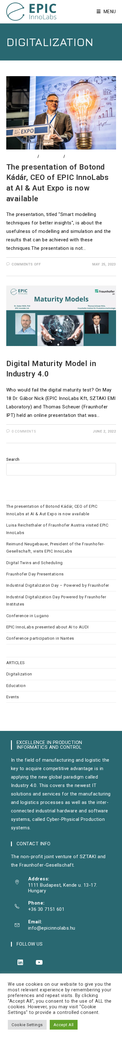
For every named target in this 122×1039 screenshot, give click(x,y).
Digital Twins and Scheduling (34, 562)
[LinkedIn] (20, 962)
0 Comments (24, 431)
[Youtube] (39, 962)
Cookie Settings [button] (27, 1024)
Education (51, 156)
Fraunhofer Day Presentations (35, 574)
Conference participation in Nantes (40, 638)
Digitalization (21, 156)
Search (13, 459)
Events (73, 156)
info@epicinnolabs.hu (51, 928)
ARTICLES (15, 662)
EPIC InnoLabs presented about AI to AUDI (48, 627)
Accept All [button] (63, 1024)
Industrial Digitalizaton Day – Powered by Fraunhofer (57, 585)
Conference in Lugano (27, 615)
